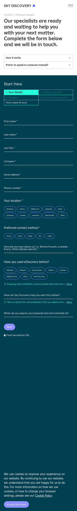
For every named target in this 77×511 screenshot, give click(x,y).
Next (9, 327)
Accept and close (16, 504)
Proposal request (25, 14)
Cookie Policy (43, 495)
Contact (8, 14)
